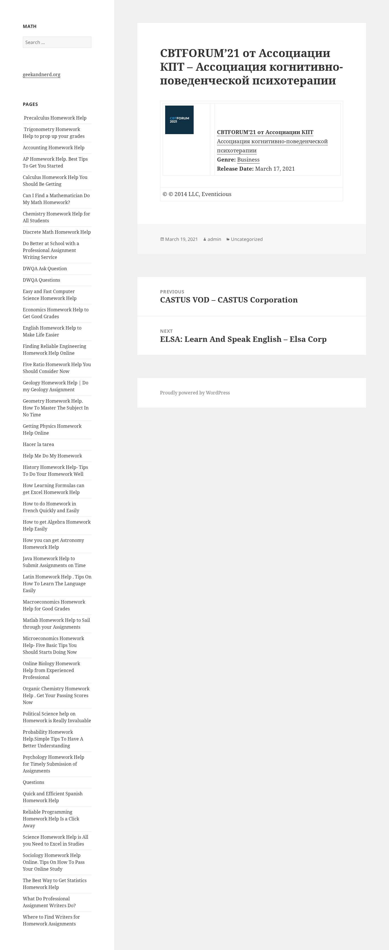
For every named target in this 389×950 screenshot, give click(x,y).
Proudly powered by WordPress (195, 393)
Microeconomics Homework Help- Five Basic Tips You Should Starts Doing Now (53, 645)
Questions (33, 782)
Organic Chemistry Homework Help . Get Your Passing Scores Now (56, 695)
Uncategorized (247, 239)
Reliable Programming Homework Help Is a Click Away (51, 819)
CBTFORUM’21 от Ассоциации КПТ (265, 132)
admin (214, 239)
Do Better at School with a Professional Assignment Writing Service (51, 250)
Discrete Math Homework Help (57, 232)
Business (248, 159)
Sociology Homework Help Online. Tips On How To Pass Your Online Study (54, 862)
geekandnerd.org (41, 74)
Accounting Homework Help (54, 147)
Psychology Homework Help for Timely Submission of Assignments (53, 764)
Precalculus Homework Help (55, 118)
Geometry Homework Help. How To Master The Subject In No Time (56, 408)
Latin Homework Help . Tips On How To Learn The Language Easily (57, 584)
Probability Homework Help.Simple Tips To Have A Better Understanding (53, 739)
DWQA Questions (41, 280)
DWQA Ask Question (45, 268)
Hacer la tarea (38, 444)
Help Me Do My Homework (52, 456)
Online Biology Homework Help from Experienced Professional (51, 670)
